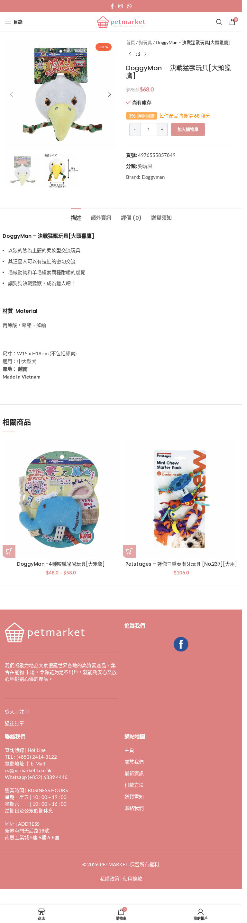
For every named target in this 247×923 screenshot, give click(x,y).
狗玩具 (145, 42)
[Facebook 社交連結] (112, 6)
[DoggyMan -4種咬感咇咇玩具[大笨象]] (61, 499)
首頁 (130, 42)
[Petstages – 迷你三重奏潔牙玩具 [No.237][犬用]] (181, 499)
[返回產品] (138, 54)
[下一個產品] (145, 54)
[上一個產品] (130, 54)
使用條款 (132, 878)
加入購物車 (188, 129)
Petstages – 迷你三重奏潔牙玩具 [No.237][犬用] (181, 564)
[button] (11, 94)
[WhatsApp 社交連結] (129, 6)
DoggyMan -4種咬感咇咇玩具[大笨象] (61, 564)
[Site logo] (121, 21)
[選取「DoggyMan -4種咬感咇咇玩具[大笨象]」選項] (9, 551)
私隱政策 (109, 878)
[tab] (76, 217)
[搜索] (219, 21)
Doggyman (153, 177)
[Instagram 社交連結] (120, 6)
